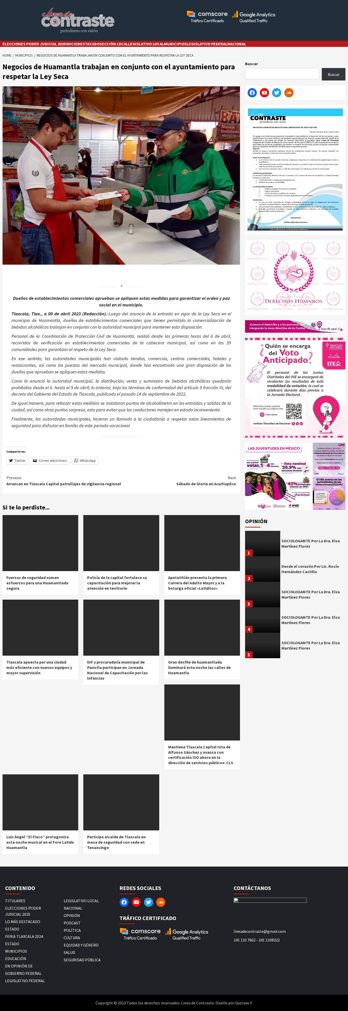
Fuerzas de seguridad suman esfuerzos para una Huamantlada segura (37, 583)
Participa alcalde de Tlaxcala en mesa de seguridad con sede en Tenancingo (116, 842)
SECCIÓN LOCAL (114, 43)
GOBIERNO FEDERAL (23, 973)
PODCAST (72, 922)
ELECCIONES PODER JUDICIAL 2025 (34, 43)
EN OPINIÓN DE (19, 965)
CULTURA (72, 937)
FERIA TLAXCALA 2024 (24, 936)
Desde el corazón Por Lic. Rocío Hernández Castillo (310, 569)
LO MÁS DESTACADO (22, 921)
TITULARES (15, 900)
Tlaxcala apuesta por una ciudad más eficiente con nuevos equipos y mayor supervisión (39, 667)
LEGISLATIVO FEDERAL (207, 43)
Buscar (251, 63)
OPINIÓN (72, 915)
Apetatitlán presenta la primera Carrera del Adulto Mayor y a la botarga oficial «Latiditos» (197, 583)
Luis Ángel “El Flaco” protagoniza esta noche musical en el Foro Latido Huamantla (40, 842)
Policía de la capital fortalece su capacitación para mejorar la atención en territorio (117, 583)
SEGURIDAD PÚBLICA (82, 959)
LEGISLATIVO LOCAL (146, 43)
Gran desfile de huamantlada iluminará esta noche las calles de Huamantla (199, 667)
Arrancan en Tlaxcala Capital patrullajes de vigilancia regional (63, 480)
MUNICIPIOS (175, 43)
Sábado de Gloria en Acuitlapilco (206, 480)
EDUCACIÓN (15, 958)
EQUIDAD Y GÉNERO (81, 945)
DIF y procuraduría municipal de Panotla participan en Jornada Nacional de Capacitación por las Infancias (117, 669)
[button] (278, 476)
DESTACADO (89, 43)
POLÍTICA (72, 930)
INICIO (72, 43)
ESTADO (12, 929)
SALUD (69, 952)
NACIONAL (236, 43)
